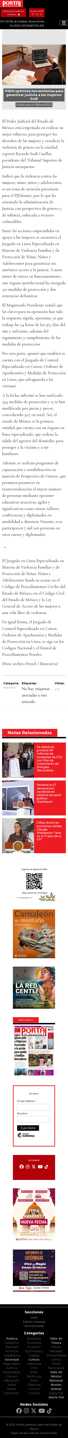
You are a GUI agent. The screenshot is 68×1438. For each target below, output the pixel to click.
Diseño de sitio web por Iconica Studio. (34, 1433)
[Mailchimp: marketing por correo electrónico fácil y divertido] (26, 1137)
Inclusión (34, 1347)
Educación (12, 1380)
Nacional (9, 687)
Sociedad (12, 1359)
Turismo (34, 1393)
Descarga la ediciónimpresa (13, 13)
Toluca (56, 1347)
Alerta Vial (56, 1397)
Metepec (56, 1351)
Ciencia (33, 1389)
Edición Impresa (34, 1321)
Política (11, 1338)
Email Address (27, 1101)
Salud (12, 1384)
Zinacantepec (57, 1355)
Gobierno (12, 1342)
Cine (34, 1368)
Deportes (56, 1393)
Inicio (34, 1317)
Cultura (34, 1359)
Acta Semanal (34, 1326)
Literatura (34, 1363)
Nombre (22, 1113)
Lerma (56, 1359)
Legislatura (12, 1355)
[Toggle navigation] (64, 23)
